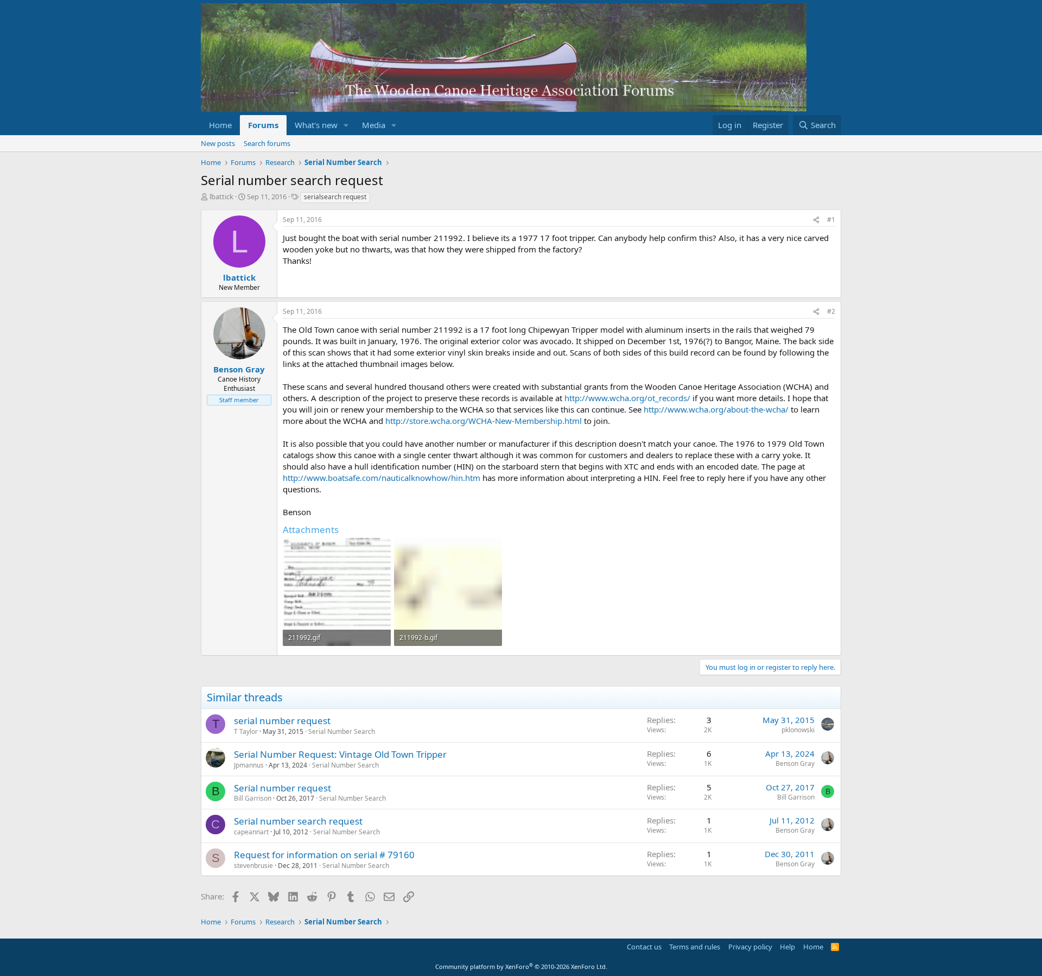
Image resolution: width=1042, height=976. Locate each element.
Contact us (644, 947)
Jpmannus (249, 765)
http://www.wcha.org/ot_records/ (627, 397)
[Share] (816, 220)
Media (373, 124)
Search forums (267, 143)
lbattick (221, 196)
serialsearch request (335, 196)
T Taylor (246, 731)
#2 (831, 311)
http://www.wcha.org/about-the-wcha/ (716, 409)
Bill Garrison (252, 798)
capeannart (251, 831)
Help (787, 947)
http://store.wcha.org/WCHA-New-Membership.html (483, 420)
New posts (218, 143)
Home (220, 124)
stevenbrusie (253, 865)
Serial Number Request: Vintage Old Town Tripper (340, 754)
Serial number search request (298, 821)
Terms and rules (694, 947)
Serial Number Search (341, 731)
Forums (263, 124)
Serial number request (282, 788)
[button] (346, 125)
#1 (831, 219)
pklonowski (798, 729)
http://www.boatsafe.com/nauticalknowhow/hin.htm (381, 477)
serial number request (282, 720)
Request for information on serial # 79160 (324, 854)
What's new (316, 124)
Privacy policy (750, 947)
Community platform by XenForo (521, 966)
